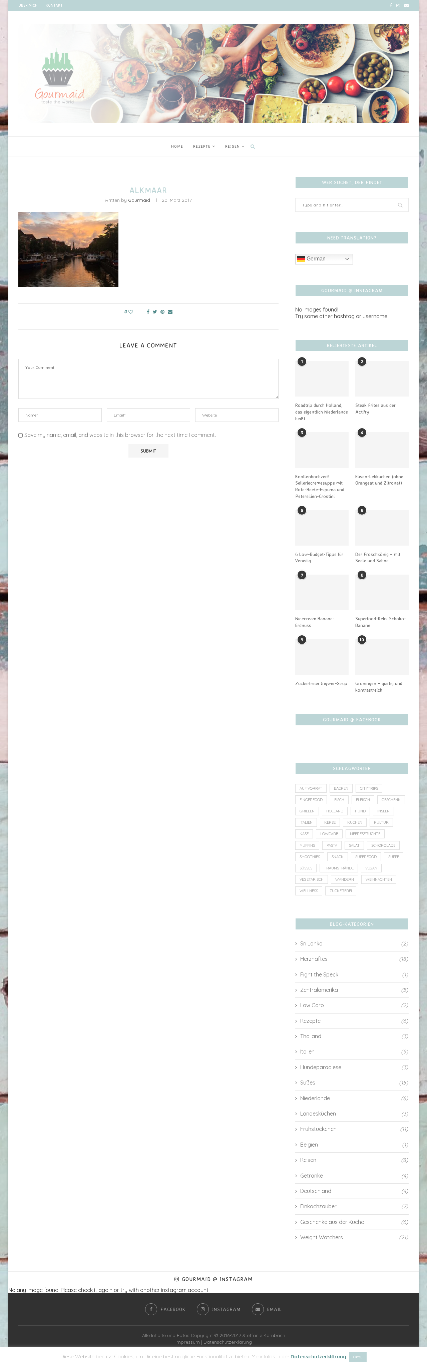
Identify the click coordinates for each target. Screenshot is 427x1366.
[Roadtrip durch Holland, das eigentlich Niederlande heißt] (322, 379)
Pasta (332, 845)
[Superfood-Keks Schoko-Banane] (382, 592)
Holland (334, 811)
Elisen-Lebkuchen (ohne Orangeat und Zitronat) (379, 480)
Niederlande (354, 1098)
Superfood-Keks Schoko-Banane (380, 622)
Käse (304, 833)
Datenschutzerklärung (227, 1342)
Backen (341, 788)
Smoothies (310, 856)
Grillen (307, 811)
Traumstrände (339, 868)
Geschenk (391, 799)
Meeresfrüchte (365, 833)
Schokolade (383, 845)
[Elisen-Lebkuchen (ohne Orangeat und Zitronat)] (382, 450)
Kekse (330, 822)
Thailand (354, 1036)
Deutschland (354, 1191)
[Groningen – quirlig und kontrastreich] (382, 657)
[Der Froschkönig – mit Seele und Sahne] (382, 528)
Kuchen (354, 822)
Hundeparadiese (354, 1067)
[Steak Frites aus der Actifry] (382, 379)
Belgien (354, 1144)
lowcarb (329, 833)
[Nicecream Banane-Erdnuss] (322, 592)
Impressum (187, 1342)
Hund (360, 811)
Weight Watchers (354, 1237)
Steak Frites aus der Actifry (375, 408)
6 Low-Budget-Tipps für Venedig (319, 557)
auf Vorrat (311, 788)
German (315, 258)
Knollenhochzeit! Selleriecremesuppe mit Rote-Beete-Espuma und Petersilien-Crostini (319, 486)
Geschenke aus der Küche (354, 1222)
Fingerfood (311, 799)
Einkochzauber (354, 1206)
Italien (306, 822)
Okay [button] (358, 1357)
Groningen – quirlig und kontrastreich (378, 686)
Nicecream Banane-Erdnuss (315, 622)
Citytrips (369, 788)
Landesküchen (354, 1113)
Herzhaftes (354, 958)
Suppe (393, 856)
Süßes (306, 868)
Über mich (27, 5)
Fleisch (363, 799)
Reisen (232, 146)
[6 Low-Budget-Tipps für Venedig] (322, 528)
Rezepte (201, 146)
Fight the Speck (354, 974)
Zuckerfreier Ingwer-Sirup (321, 683)
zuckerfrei (341, 890)
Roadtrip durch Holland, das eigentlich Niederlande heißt (321, 411)
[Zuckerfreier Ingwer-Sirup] (322, 657)
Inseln (383, 811)
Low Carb (354, 1005)
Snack (338, 856)
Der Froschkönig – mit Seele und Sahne (377, 557)
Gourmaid (139, 200)
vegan (371, 868)
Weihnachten (379, 879)
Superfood (366, 856)
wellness (309, 890)
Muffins (307, 845)
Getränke (354, 1175)
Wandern (344, 879)
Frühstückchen (354, 1129)
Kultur (381, 822)
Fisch (339, 799)
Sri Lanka (354, 943)
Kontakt (54, 5)
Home (177, 146)
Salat (354, 845)
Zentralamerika (354, 989)
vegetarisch (312, 879)
